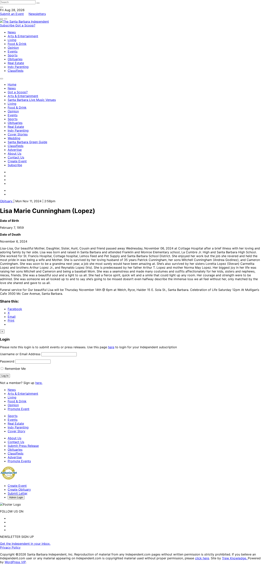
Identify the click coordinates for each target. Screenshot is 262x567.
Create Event (17, 161)
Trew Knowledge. (235, 558)
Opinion (13, 48)
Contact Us (16, 157)
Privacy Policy (10, 547)
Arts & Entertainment (23, 36)
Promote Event (18, 409)
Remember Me (15, 369)
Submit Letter (17, 493)
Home (12, 84)
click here (202, 558)
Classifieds (15, 71)
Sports (12, 55)
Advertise (15, 150)
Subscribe (7, 25)
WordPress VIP (15, 562)
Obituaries (15, 59)
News (12, 32)
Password (7, 361)
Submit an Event (12, 14)
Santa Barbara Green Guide (27, 142)
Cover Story (16, 431)
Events (12, 51)
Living (12, 40)
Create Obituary (19, 489)
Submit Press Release (23, 446)
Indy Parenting (18, 67)
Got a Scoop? (25, 25)
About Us (14, 153)
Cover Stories (18, 134)
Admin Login (16, 497)
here (111, 347)
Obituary (6, 201)
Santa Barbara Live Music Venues (32, 100)
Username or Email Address (20, 354)
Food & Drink (17, 44)
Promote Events (19, 461)
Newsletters (37, 14)
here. (38, 383)
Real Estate (16, 63)
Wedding (14, 138)
